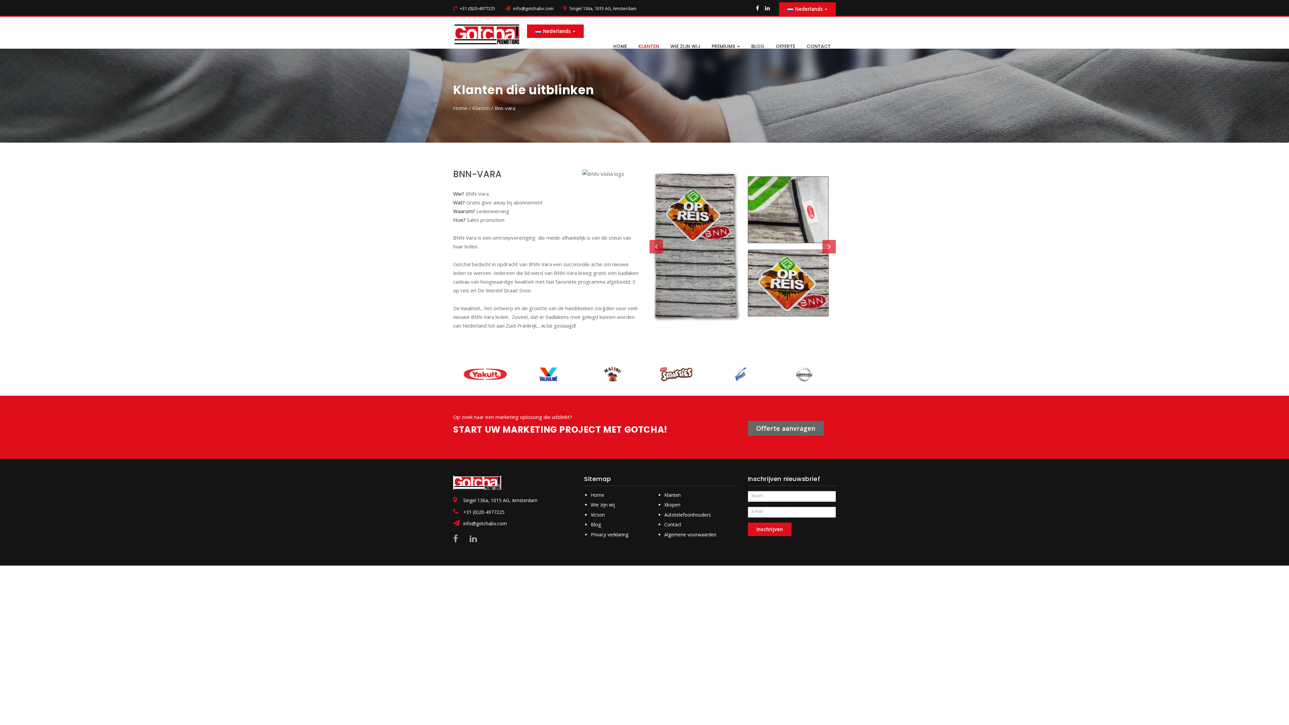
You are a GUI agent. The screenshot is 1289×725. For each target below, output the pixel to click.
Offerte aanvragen (785, 428)
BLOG (757, 46)
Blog (596, 524)
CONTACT (819, 46)
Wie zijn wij (685, 46)
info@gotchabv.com (533, 8)
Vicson (598, 515)
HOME (620, 46)
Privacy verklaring (609, 534)
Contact (672, 524)
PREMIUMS (724, 46)
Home (460, 108)
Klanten (648, 46)
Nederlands (809, 9)
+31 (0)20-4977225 (484, 512)
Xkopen (672, 504)
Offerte (785, 46)
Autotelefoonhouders (687, 515)
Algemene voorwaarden (690, 534)
